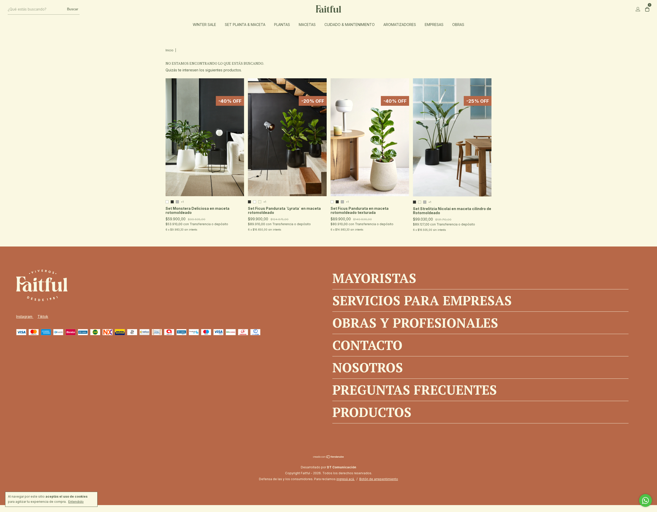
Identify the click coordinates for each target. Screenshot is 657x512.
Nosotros (367, 367)
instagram (24, 316)
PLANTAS (282, 24)
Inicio (169, 50)
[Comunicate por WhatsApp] (645, 500)
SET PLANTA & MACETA (245, 24)
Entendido (76, 502)
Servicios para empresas (422, 300)
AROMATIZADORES (399, 24)
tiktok (42, 316)
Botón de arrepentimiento (378, 479)
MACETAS (307, 24)
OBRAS (458, 24)
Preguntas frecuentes (414, 389)
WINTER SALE (204, 24)
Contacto (367, 345)
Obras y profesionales (415, 322)
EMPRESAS (434, 24)
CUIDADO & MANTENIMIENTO (349, 24)
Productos (371, 412)
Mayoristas (374, 278)
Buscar (72, 9)
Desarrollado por (328, 467)
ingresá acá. (345, 479)
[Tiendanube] (329, 457)
